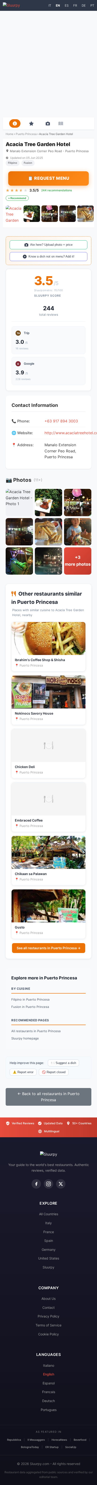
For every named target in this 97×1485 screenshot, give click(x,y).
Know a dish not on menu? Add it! (51, 256)
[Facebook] (36, 1184)
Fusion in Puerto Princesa (30, 1007)
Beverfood (80, 1439)
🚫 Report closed (53, 1072)
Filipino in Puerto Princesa (30, 999)
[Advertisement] (48, 64)
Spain (48, 1241)
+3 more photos (78, 561)
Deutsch (48, 1401)
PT (92, 5)
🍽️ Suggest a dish (63, 1063)
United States (48, 1258)
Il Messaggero (36, 1439)
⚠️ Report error (23, 1072)
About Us (48, 1299)
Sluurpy (48, 1267)
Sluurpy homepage (25, 1038)
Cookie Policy (48, 1334)
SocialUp (70, 1447)
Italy (48, 1223)
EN (58, 5)
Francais (48, 1392)
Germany (49, 1250)
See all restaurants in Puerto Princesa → (49, 948)
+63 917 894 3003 (61, 421)
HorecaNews (59, 1439)
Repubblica (14, 1439)
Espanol (49, 1383)
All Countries (48, 1214)
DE (84, 5)
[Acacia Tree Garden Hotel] (14, 213)
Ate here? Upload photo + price (51, 244)
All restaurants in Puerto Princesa (36, 1031)
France (48, 1232)
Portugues (49, 1410)
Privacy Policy (48, 1316)
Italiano (48, 1365)
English (48, 1374)
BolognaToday (30, 1447)
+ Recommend (17, 198)
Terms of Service (48, 1325)
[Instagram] (48, 1184)
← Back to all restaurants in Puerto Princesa (48, 1096)
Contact (48, 1307)
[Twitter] (60, 1184)
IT (49, 5)
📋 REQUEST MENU (48, 178)
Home (9, 134)
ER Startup (52, 1447)
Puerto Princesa (26, 134)
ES (67, 5)
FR (75, 5)
